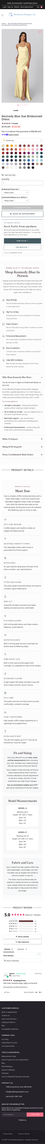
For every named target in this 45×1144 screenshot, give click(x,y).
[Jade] (7, 156)
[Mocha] (3, 167)
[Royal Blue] (3, 160)
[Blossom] (33, 149)
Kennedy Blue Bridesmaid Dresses (20, 23)
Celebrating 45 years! (9, 1043)
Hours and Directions (9, 1019)
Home (4, 23)
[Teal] (41, 153)
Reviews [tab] (7, 949)
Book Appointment (27, 7)
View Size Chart (10, 175)
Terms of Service (24, 1134)
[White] (16, 167)
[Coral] (7, 149)
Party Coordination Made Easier (17, 454)
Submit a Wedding (8, 1070)
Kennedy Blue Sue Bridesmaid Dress (15, 987)
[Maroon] (11, 153)
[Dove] (24, 167)
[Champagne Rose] (16, 149)
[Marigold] (11, 145)
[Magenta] (24, 153)
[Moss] (24, 156)
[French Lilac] (20, 164)
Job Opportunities (8, 1046)
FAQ (3, 1026)
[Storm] (16, 160)
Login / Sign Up (8, 7)
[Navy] (7, 160)
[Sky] (41, 160)
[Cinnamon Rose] (20, 145)
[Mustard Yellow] (7, 145)
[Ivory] (11, 167)
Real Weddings (7, 1066)
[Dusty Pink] (33, 145)
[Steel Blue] (20, 160)
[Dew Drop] (7, 167)
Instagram (19, 1123)
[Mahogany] (20, 153)
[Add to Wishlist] (40, 32)
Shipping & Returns (8, 1022)
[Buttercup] (3, 145)
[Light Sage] (33, 156)
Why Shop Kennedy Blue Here (16, 377)
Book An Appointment (24, 214)
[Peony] (37, 149)
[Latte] (37, 164)
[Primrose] (33, 153)
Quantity (5, 179)
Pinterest (29, 1123)
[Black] (33, 167)
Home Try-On (22, 241)
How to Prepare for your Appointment (15, 1060)
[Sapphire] (11, 160)
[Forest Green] (11, 156)
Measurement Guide (9, 1056)
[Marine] (41, 156)
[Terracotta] (11, 149)
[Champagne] (16, 145)
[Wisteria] (11, 164)
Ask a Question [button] (23, 942)
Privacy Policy (7, 1134)
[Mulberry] (28, 153)
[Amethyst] (24, 164)
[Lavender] (16, 164)
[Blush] (28, 149)
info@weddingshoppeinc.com (17, 1092)
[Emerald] (16, 156)
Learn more (14, 134)
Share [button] (8, 992)
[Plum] (28, 164)
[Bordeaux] (16, 153)
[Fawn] (41, 164)
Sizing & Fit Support (12, 446)
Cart (39, 7)
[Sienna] (24, 145)
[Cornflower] (33, 160)
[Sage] (28, 156)
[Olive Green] (20, 156)
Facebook (14, 1123)
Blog (3, 1063)
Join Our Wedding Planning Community (15, 1076)
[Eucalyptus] (3, 156)
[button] (37, 992)
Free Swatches (22, 247)
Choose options (22, 207)
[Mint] (37, 160)
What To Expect (10, 439)
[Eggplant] (33, 164)
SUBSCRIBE (35, 1114)
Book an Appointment (9, 1012)
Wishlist (16, 7)
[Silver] (20, 167)
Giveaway (5, 1073)
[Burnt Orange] (41, 145)
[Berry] (41, 149)
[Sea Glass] (37, 156)
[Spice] (3, 149)
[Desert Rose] (37, 145)
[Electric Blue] (28, 160)
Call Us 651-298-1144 (14, 1096)
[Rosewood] (28, 145)
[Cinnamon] (3, 153)
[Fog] (3, 164)
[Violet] (7, 164)
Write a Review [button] (23, 937)
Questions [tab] (20, 949)
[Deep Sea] (37, 153)
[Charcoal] (28, 167)
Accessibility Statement (10, 1029)
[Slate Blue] (24, 160)
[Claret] (7, 153)
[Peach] (24, 149)
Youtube (24, 1123)
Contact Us (6, 1015)
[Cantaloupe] (20, 149)
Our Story (5, 1039)
